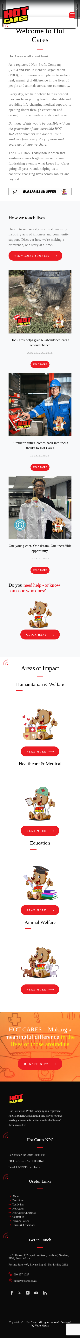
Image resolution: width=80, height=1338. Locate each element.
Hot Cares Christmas (24, 1212)
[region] (40, 1307)
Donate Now (37, 1064)
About (15, 1196)
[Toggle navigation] (72, 15)
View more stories (32, 256)
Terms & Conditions (23, 1225)
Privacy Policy (20, 1220)
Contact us (18, 1216)
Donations (18, 1200)
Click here (37, 634)
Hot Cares (17, 1208)
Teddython (18, 1204)
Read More (40, 364)
